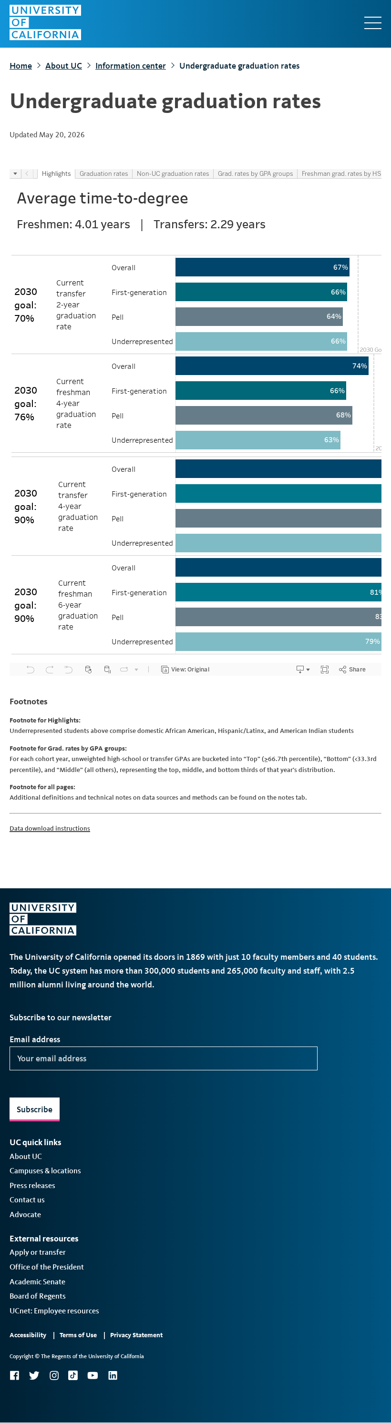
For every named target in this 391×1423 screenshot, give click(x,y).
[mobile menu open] (372, 23)
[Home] (45, 22)
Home (21, 66)
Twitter (34, 1375)
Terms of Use (78, 1335)
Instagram (54, 1375)
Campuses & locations (45, 1170)
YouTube (92, 1375)
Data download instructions (50, 828)
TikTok (73, 1375)
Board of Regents (38, 1296)
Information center (130, 66)
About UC (63, 66)
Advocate (25, 1214)
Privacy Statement (136, 1335)
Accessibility (28, 1335)
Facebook (14, 1375)
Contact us (27, 1199)
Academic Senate (37, 1281)
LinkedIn (112, 1375)
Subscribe (34, 1109)
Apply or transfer (38, 1252)
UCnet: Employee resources (54, 1310)
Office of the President (47, 1266)
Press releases (32, 1185)
